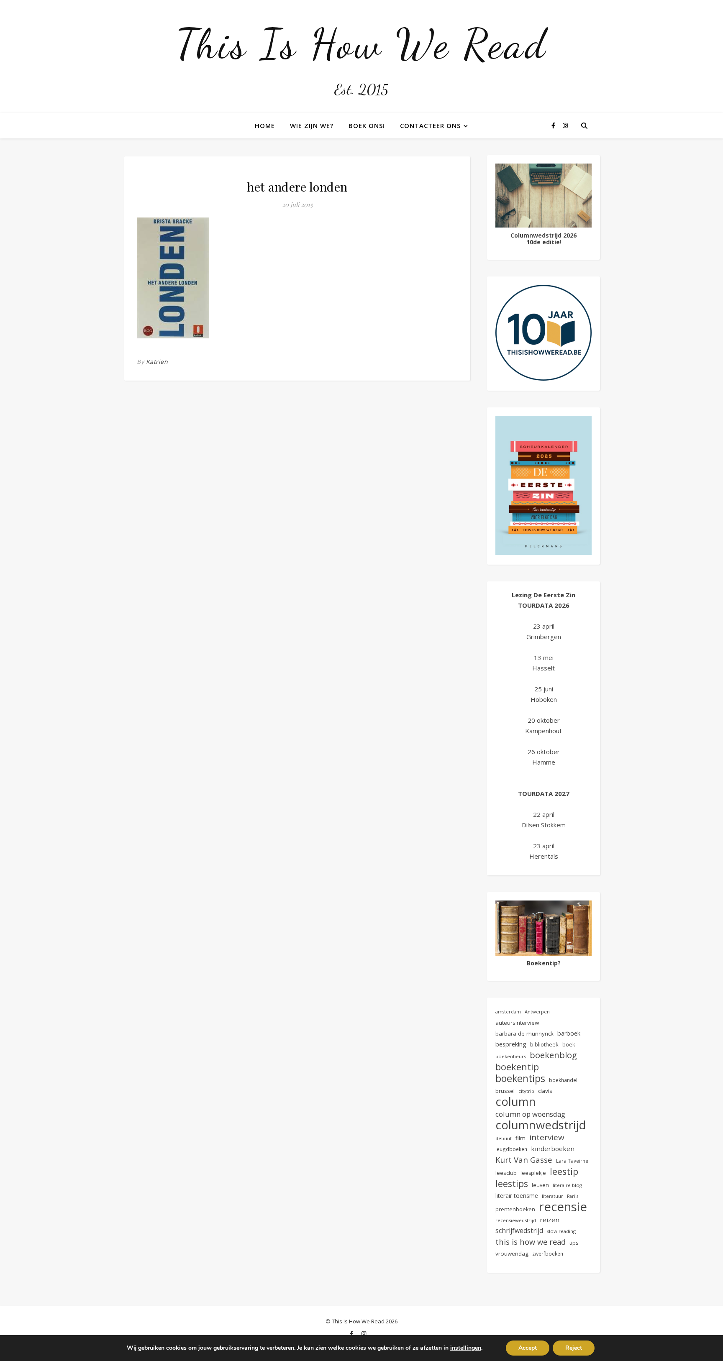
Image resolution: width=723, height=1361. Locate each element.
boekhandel (563, 1080)
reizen (549, 1219)
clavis (545, 1091)
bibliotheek (544, 1044)
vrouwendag (511, 1253)
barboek (568, 1033)
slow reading (561, 1231)
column (515, 1101)
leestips (511, 1183)
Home (265, 125)
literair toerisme (516, 1196)
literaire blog (567, 1185)
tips (574, 1242)
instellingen (465, 1348)
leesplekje (533, 1173)
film (520, 1138)
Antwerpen (537, 1011)
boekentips (520, 1078)
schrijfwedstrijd (519, 1230)
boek (568, 1044)
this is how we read (530, 1241)
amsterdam (508, 1012)
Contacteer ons (430, 125)
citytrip (526, 1091)
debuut (503, 1138)
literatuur (552, 1196)
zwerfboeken (547, 1253)
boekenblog (553, 1055)
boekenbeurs (510, 1056)
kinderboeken (552, 1148)
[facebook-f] (554, 125)
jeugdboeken (511, 1149)
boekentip (517, 1067)
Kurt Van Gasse (523, 1159)
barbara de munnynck (524, 1033)
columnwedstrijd (540, 1125)
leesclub (506, 1173)
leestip (564, 1171)
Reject (573, 1348)
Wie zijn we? (311, 125)
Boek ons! (367, 125)
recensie (563, 1207)
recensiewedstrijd (515, 1220)
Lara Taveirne (572, 1160)
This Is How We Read (361, 44)
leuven (540, 1185)
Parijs (572, 1196)
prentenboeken (515, 1209)
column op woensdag (530, 1114)
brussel (505, 1091)
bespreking (510, 1044)
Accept (527, 1348)
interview (546, 1137)
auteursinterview (517, 1022)
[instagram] (565, 125)
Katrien (157, 362)
